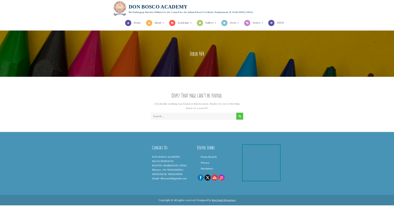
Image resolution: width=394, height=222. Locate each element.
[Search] (239, 116)
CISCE (280, 22)
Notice (257, 22)
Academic (183, 22)
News (233, 22)
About (158, 22)
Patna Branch (209, 156)
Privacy (205, 162)
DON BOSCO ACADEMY (158, 7)
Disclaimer (207, 168)
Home (137, 22)
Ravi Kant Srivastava (224, 200)
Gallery (209, 22)
